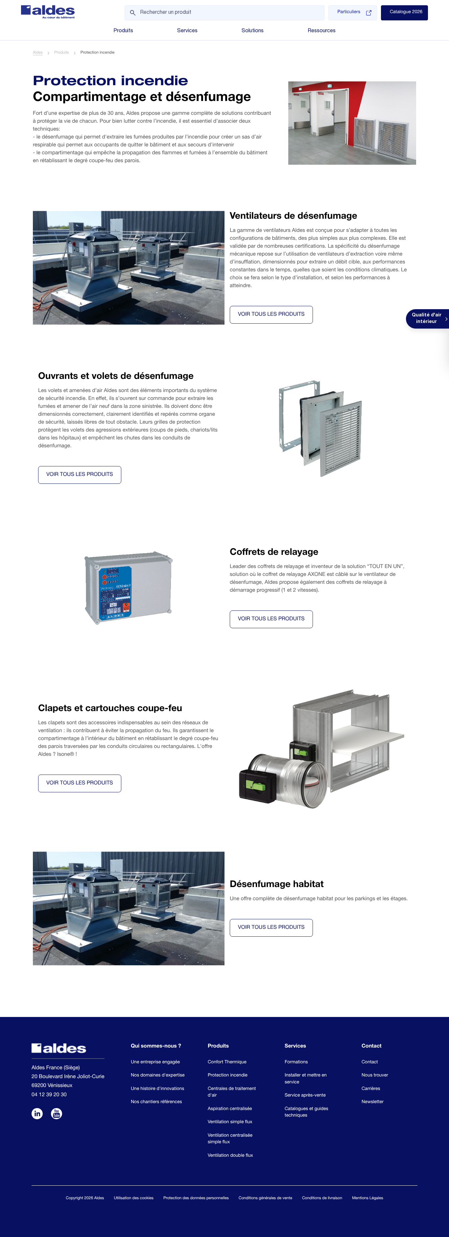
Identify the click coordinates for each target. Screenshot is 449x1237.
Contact (370, 1062)
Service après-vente (305, 1096)
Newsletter (373, 1102)
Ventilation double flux (230, 1156)
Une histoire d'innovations (157, 1089)
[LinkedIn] (37, 1114)
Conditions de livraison (322, 1198)
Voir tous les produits (271, 314)
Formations (296, 1062)
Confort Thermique (227, 1062)
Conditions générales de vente (265, 1198)
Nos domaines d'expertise (158, 1076)
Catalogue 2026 (406, 12)
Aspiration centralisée (230, 1109)
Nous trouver (375, 1076)
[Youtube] (56, 1114)
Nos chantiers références (156, 1102)
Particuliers (348, 12)
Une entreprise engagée (155, 1062)
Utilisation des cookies (134, 1198)
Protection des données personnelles (196, 1198)
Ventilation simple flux (230, 1122)
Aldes (38, 53)
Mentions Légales (367, 1198)
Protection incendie (228, 1076)
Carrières (371, 1089)
